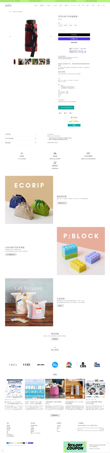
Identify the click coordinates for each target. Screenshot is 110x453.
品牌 (60, 5)
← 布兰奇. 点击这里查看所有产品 (66, 107)
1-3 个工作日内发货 (22, 158)
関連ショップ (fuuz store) (35, 433)
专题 (87, 5)
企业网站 (32, 428)
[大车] (104, 5)
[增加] (64, 30)
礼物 (79, 5)
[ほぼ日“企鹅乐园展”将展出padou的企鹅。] (95, 389)
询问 (7, 433)
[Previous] (10, 36)
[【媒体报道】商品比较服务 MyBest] (55, 389)
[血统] (59, 30)
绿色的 (71, 25)
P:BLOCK (55, 5)
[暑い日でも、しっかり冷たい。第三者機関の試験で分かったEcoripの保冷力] (14, 389)
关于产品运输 (9, 138)
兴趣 (58, 428)
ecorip (68, 397)
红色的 (60, 25)
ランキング (73, 5)
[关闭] (107, 442)
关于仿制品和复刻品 (10, 436)
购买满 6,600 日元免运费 (55, 158)
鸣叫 (61, 113)
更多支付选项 (74, 42)
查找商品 (41, 5)
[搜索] (101, 5)
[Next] (50, 36)
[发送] (102, 429)
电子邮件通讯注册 (34, 425)
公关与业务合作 (9, 434)
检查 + (60, 305)
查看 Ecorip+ (62, 203)
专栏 (83, 5)
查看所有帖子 (55, 415)
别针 (72, 113)
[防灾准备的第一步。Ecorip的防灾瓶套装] (75, 389)
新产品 (36, 5)
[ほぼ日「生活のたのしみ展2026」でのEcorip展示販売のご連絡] (35, 389)
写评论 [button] (74, 125)
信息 (93, 5)
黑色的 (75, 25)
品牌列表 (8, 425)
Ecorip (49, 5)
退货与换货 (9, 428)
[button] (85, 51)
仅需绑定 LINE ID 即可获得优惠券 (88, 158)
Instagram (59, 425)
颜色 (59, 23)
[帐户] (98, 5)
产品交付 (8, 429)
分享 (66, 113)
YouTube (58, 431)
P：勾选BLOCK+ (11, 254)
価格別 (66, 5)
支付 (7, 431)
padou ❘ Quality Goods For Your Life (17, 445)
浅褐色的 (65, 25)
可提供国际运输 (55, 168)
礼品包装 (74, 101)
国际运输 (8, 142)
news (72, 397)
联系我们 (32, 431)
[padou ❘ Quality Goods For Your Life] (8, 5)
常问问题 (55, 339)
